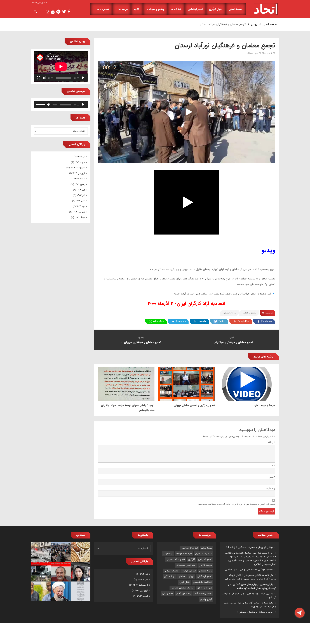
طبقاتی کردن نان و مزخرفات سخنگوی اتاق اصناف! (249, 547)
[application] (61, 66)
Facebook (266, 321)
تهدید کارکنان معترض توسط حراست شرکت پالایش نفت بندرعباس (127, 408)
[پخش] (83, 78)
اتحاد (266, 9)
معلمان (182, 576)
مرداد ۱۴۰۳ (80, 217)
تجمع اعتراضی (205, 559)
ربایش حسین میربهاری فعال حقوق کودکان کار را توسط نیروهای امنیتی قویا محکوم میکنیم (252, 586)
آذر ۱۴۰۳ (81, 195)
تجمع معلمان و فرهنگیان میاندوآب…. (232, 342)
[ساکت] (44, 78)
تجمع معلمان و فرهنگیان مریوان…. (141, 342)
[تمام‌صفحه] (38, 78)
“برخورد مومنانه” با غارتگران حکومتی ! (255, 612)
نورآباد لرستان (229, 313)
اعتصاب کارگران (171, 571)
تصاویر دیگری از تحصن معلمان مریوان (194, 405)
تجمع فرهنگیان (249, 313)
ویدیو (254, 24)
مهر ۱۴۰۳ (80, 206)
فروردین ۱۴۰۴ (78, 173)
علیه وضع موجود (184, 554)
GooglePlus (244, 321)
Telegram (181, 321)
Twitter (222, 321)
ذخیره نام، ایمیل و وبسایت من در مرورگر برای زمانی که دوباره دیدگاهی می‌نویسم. (236, 504)
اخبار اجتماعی (195, 9)
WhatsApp (158, 321)
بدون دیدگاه (252, 53)
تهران (191, 576)
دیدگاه (271, 442)
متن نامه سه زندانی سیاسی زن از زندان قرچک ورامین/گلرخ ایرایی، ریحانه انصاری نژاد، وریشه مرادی (250, 577)
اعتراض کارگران (189, 571)
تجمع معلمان (205, 571)
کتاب (137, 9)
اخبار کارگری (215, 9)
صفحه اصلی (235, 9)
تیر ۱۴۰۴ (81, 157)
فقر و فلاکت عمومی (175, 559)
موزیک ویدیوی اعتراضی (182, 588)
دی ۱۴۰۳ (81, 190)
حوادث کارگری (205, 565)
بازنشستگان (169, 576)
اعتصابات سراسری (203, 554)
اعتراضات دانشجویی (202, 582)
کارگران (191, 559)
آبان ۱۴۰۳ (80, 201)
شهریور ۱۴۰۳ (79, 212)
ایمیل (272, 477)
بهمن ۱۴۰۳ (80, 184)
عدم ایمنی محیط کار (185, 565)
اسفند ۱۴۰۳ (79, 179)
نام (273, 465)
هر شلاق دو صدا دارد (264, 405)
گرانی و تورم (206, 599)
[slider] (41, 104)
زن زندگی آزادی (204, 588)
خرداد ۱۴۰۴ (80, 162)
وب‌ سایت (270, 488)
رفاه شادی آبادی (183, 593)
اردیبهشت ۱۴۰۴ (78, 168)
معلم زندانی (167, 593)
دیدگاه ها (176, 9)
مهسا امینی (206, 548)
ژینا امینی (168, 554)
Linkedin (202, 321)
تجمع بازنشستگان (203, 593)
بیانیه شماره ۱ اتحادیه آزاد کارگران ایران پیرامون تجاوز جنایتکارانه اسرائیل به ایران (249, 604)
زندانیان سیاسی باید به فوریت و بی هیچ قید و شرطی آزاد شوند (249, 595)
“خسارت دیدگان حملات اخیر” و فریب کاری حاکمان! (249, 569)
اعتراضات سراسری (189, 548)
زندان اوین (184, 582)
